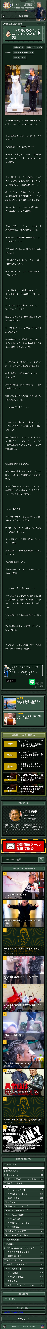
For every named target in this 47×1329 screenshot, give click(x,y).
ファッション (24, 1175)
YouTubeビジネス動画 (25, 1235)
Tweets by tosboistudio (13, 1312)
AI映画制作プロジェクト (25, 1252)
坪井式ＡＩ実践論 (25, 1277)
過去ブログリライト (24, 1260)
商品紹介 (24, 1244)
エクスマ (25, 1202)
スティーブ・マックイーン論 (25, 1285)
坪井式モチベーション (23, 52)
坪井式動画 (25, 1273)
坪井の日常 (18, 47)
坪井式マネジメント (25, 1190)
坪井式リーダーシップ (25, 1210)
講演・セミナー (25, 1198)
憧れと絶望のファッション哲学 (25, 1179)
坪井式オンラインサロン (25, 1223)
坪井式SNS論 (25, 1219)
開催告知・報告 (25, 1256)
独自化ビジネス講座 (25, 1231)
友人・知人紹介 (24, 1239)
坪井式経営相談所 (25, 1215)
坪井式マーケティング (25, 1206)
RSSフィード (23, 1319)
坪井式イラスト (25, 1269)
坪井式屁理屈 (19, 57)
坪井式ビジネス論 (34, 47)
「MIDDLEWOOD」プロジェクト (24, 1248)
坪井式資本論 (25, 1227)
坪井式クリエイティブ (24, 1264)
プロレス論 (25, 1281)
